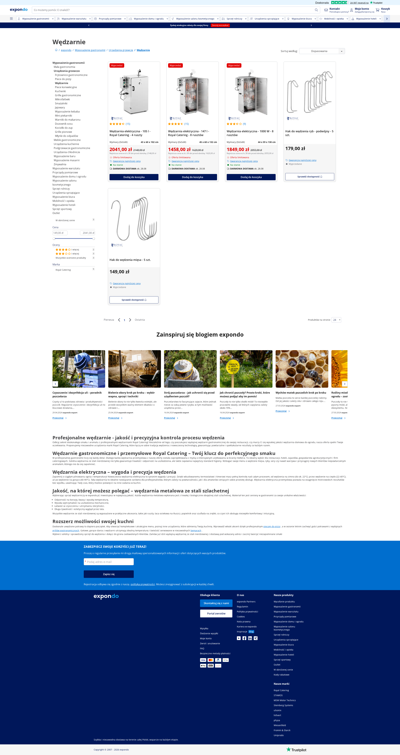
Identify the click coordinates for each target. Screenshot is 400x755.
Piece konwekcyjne (66, 87)
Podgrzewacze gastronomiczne (72, 148)
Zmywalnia (60, 164)
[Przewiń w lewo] (89, 25)
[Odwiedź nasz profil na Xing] (256, 639)
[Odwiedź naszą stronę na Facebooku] (244, 639)
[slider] (54, 238)
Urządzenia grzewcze (67, 71)
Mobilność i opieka (63, 201)
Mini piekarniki (63, 115)
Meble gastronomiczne (67, 140)
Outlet (56, 213)
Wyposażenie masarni (67, 160)
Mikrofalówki (62, 99)
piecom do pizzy (271, 526)
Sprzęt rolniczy (61, 188)
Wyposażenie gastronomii (68, 63)
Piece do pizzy (63, 79)
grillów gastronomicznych (65, 530)
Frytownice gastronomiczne (71, 75)
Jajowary (60, 107)
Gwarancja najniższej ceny (127, 161)
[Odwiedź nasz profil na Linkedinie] (250, 639)
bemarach (196, 530)
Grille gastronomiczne (68, 95)
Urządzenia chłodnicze (67, 152)
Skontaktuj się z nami (216, 603)
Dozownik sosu (64, 123)
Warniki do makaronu (67, 119)
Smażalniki (61, 103)
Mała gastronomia (64, 67)
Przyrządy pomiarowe (65, 172)
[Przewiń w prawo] (311, 25)
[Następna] (130, 320)
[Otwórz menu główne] (11, 19)
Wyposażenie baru (64, 156)
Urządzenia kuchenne (66, 144)
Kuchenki (60, 91)
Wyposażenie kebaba (67, 111)
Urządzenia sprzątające (66, 192)
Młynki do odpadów (66, 136)
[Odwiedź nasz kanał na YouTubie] (239, 639)
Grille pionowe (63, 132)
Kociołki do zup (64, 127)
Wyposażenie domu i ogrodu (69, 176)
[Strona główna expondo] (56, 50)
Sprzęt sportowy (62, 209)
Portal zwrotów (216, 613)
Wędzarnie (61, 83)
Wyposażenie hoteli (63, 205)
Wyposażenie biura (63, 197)
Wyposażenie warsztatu (66, 168)
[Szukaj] (316, 10)
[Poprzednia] (119, 320)
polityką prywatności (143, 584)
